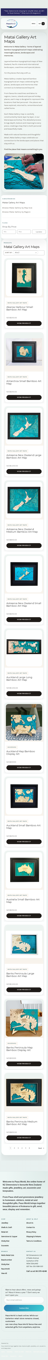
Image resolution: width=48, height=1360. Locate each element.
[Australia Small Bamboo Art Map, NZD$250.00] (24, 870)
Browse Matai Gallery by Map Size (17, 208)
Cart (41, 23)
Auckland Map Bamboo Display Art (20, 752)
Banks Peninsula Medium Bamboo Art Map (22, 1123)
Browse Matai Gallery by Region (16, 212)
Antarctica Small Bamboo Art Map (23, 382)
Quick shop (24, 294)
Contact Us (30, 1227)
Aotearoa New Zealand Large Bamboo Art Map (23, 456)
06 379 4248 (41, 1271)
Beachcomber (6, 1260)
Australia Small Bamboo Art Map (23, 900)
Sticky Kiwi (5, 1241)
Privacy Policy (31, 1232)
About (20, 1356)
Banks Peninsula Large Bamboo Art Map (20, 974)
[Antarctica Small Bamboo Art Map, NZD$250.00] (24, 352)
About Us (29, 1223)
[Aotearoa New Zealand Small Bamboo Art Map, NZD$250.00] (24, 574)
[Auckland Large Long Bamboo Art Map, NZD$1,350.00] (24, 648)
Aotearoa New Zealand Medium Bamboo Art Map (22, 530)
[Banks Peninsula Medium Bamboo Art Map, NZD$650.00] (24, 1092)
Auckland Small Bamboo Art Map (23, 826)
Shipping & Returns (33, 1236)
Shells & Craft (6, 1227)
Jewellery (4, 1223)
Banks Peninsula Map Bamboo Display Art (19, 1048)
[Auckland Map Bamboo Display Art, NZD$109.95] (24, 722)
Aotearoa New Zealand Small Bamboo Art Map (23, 604)
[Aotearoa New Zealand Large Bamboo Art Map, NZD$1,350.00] (24, 426)
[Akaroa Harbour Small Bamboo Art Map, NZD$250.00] (24, 278)
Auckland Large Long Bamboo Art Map (19, 678)
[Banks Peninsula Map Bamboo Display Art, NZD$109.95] (24, 1018)
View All (4, 1273)
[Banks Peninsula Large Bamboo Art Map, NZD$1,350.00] (24, 944)
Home (3, 1352)
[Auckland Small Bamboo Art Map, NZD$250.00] (24, 796)
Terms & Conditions (34, 1241)
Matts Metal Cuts (7, 1255)
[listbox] (25, 252)
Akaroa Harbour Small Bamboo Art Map (19, 308)
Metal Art (4, 1232)
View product (24, 323)
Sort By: (9, 252)
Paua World (5, 1269)
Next (40, 1148)
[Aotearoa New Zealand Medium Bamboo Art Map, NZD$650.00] (24, 500)
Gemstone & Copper (9, 1236)
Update (39, 232)
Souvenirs (5, 1246)
